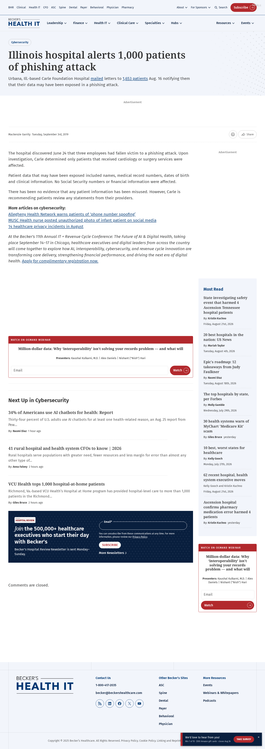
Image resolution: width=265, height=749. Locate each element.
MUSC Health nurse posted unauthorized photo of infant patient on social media (82, 220)
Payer (83, 7)
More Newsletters (111, 553)
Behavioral (97, 7)
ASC (53, 7)
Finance (78, 23)
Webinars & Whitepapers (221, 693)
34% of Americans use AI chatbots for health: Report (60, 412)
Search (223, 7)
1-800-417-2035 (106, 685)
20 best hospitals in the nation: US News (223, 337)
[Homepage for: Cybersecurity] (24, 23)
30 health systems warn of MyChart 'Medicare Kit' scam (226, 426)
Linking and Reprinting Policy (174, 740)
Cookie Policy (147, 740)
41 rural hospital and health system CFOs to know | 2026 (64, 448)
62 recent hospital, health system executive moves (226, 477)
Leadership (55, 23)
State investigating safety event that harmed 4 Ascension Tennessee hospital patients (225, 305)
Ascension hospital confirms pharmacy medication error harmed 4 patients (227, 509)
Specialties (153, 23)
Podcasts (209, 700)
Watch (177, 370)
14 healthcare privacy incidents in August (45, 226)
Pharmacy (128, 7)
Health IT (34, 7)
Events (245, 23)
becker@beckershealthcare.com (119, 693)
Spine (62, 7)
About (180, 7)
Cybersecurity (19, 42)
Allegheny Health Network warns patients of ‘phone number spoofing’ (72, 214)
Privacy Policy (139, 537)
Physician (113, 7)
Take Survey (244, 739)
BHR (11, 7)
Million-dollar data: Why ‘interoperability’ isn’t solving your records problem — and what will (100, 348)
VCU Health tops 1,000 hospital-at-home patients (56, 484)
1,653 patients (135, 78)
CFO (45, 7)
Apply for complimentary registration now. (60, 260)
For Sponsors (199, 7)
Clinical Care (126, 23)
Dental (73, 7)
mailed (97, 78)
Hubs (174, 23)
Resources (223, 23)
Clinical (21, 7)
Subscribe (241, 7)
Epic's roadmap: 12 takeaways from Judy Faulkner (222, 366)
